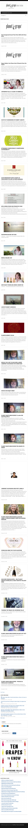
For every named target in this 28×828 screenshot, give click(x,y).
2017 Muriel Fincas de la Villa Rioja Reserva (8, 793)
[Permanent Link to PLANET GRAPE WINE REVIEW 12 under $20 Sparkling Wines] (14, 407)
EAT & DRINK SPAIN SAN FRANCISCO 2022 (11, 206)
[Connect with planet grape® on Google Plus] (7, 726)
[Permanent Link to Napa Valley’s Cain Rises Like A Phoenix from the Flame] (14, 55)
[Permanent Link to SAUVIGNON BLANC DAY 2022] (14, 227)
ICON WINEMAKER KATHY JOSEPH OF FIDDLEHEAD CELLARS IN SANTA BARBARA (12, 178)
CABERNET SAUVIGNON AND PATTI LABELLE (12, 488)
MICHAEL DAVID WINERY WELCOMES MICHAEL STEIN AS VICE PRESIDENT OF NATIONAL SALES (13, 710)
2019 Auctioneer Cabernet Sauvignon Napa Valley (9, 790)
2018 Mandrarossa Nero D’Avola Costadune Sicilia (9, 808)
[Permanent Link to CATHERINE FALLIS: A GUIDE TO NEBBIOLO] (14, 84)
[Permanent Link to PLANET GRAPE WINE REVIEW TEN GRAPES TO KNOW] (14, 438)
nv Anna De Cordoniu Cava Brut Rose (7, 803)
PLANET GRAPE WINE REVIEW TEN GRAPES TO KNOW (12, 447)
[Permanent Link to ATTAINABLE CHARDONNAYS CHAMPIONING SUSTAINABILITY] (14, 140)
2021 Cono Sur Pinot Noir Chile (6, 798)
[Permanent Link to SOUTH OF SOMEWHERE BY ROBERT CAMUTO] (14, 112)
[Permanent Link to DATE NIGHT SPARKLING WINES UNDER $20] (14, 277)
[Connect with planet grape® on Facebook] (4, 726)
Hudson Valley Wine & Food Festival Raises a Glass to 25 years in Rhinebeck (14, 698)
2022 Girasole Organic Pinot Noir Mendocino (8, 788)
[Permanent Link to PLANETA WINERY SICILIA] (14, 327)
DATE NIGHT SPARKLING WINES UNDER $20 (12, 285)
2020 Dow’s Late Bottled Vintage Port (7, 780)
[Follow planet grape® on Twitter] (6, 726)
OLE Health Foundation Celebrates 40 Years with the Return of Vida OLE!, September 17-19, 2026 (13, 715)
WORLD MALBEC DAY (6, 258)
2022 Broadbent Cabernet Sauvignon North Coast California (11, 781)
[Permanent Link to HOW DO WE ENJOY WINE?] (14, 383)
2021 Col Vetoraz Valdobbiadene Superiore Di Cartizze (10, 795)
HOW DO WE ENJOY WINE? (8, 390)
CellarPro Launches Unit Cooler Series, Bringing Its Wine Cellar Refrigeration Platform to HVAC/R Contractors (12, 706)
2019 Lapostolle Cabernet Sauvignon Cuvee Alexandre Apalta (11, 811)
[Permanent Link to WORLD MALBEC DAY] (14, 250)
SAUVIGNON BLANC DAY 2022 (8, 234)
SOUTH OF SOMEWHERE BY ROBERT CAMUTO (12, 120)
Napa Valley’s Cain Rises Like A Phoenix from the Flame (13, 64)
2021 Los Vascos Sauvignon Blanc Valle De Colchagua (9, 801)
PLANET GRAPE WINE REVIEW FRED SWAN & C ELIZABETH (12, 657)
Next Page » (3, 692)
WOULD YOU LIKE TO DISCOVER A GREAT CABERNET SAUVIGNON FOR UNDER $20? (11, 363)
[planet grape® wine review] (14, 8)
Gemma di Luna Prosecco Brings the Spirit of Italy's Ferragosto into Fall (13, 702)
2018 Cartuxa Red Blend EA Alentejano (7, 809)
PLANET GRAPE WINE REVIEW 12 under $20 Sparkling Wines (12, 416)
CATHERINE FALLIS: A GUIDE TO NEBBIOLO (12, 91)
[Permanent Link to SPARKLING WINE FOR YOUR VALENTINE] (14, 542)
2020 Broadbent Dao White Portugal (7, 783)
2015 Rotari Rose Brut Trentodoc (6, 804)
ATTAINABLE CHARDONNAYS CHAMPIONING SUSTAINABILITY (12, 149)
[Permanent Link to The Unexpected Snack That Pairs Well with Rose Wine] (14, 27)
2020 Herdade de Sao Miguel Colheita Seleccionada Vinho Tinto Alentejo (13, 791)
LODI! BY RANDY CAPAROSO (8, 307)
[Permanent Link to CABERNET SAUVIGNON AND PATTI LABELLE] (14, 474)
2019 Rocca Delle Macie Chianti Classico (7, 796)
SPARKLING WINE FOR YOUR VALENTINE (11, 550)
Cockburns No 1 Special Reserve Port (7, 806)
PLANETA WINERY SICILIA (7, 335)
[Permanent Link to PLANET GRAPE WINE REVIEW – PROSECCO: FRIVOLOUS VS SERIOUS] (14, 674)
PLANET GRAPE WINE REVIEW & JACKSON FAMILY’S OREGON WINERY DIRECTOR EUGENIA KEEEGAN (13, 518)
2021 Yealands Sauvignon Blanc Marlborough (8, 799)
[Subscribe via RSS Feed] (2, 726)
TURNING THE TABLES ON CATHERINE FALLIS (12, 610)
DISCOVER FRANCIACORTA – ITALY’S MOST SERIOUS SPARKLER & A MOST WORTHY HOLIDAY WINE (13, 581)
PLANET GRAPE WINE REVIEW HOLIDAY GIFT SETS (13, 633)
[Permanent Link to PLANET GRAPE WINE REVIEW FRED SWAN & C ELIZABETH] (14, 649)
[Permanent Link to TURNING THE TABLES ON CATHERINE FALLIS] (14, 602)
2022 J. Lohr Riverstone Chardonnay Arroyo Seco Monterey (10, 785)
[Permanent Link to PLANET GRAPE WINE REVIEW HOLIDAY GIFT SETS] (14, 626)
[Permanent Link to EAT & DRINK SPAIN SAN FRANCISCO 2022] (14, 198)
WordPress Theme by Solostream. (18, 824)
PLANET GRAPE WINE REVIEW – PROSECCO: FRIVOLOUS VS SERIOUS (12, 682)
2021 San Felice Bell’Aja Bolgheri (6, 786)
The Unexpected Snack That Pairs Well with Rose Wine (13, 35)
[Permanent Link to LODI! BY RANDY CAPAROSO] (14, 299)
